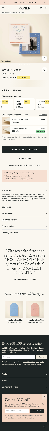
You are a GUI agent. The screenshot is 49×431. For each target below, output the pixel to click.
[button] (44, 396)
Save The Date (19, 13)
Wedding (10, 13)
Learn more (43, 115)
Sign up (41, 357)
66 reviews (17, 90)
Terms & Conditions (29, 362)
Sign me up (37, 411)
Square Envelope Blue (14, 320)
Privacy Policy (40, 362)
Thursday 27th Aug (33, 165)
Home (4, 13)
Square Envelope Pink (35, 320)
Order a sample (24, 158)
